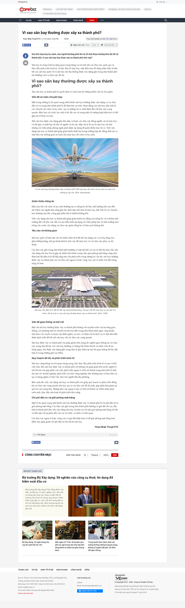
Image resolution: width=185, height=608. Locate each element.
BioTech (148, 9)
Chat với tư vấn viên (88, 591)
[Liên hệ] (46, 45)
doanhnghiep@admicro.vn (92, 586)
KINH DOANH (61, 20)
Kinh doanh (62, 570)
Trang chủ (23, 570)
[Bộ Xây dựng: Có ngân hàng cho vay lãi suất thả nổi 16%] (37, 530)
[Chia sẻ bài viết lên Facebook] (25, 56)
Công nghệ (76, 570)
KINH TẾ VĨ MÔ (44, 20)
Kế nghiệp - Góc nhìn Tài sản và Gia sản (124, 9)
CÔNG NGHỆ (78, 20)
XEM (115, 455)
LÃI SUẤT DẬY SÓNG (64, 9)
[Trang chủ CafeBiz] (20, 20)
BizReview (47, 9)
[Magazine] (22, 2)
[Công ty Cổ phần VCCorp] (121, 577)
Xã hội (35, 570)
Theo (75, 435)
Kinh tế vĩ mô (47, 570)
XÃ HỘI (29, 20)
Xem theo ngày (73, 455)
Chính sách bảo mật (25, 593)
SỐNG (92, 20)
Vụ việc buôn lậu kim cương (55, 14)
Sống (66, 39)
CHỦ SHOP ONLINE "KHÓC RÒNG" (90, 9)
